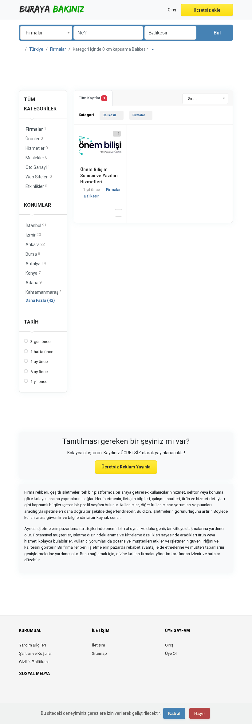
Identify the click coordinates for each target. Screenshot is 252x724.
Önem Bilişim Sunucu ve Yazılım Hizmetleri (99, 175)
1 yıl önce (38, 381)
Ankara (35, 244)
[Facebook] (23, 691)
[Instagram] (40, 691)
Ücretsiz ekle (207, 10)
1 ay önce (39, 361)
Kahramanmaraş (43, 292)
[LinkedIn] (49, 691)
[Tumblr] (74, 691)
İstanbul (36, 225)
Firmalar (58, 49)
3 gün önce (40, 341)
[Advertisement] (126, 71)
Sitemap (99, 653)
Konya (33, 273)
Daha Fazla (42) (40, 300)
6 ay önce (39, 371)
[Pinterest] (57, 691)
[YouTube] (66, 691)
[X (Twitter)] (31, 691)
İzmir (33, 234)
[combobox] (46, 33)
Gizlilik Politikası (34, 661)
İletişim (98, 644)
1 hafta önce (41, 351)
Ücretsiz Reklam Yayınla (126, 466)
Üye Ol (171, 653)
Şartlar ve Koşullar (35, 653)
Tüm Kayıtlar (92, 98)
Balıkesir (109, 115)
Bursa (33, 254)
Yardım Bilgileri (32, 644)
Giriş (169, 644)
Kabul (174, 713)
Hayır (199, 713)
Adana (33, 282)
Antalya (36, 263)
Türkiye (36, 49)
